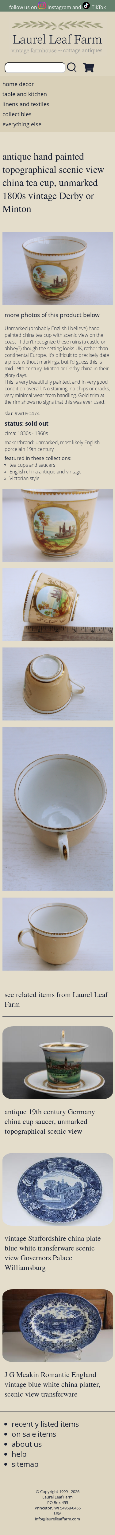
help (19, 1454)
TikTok (99, 7)
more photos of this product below (52, 315)
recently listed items (45, 1424)
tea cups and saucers (32, 465)
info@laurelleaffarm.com (57, 1519)
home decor (18, 84)
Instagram (59, 7)
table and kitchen (24, 94)
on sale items (34, 1434)
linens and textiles (25, 104)
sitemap (25, 1464)
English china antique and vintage (46, 471)
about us (27, 1444)
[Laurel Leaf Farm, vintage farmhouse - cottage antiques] (58, 37)
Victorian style (25, 478)
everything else (21, 124)
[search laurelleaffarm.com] (73, 67)
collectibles (17, 114)
